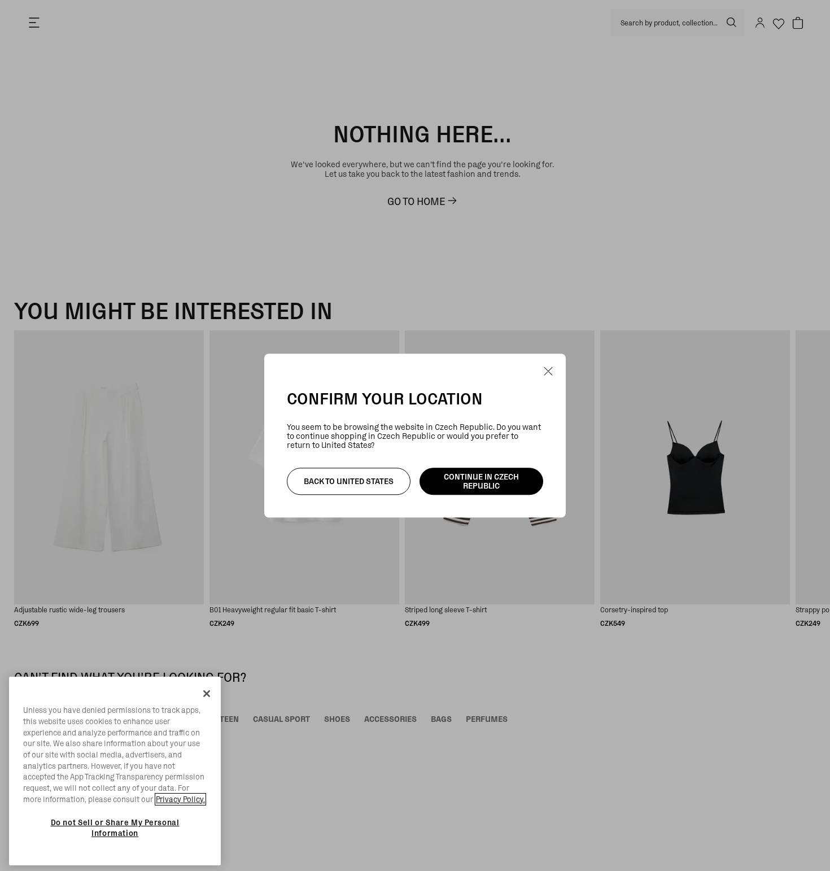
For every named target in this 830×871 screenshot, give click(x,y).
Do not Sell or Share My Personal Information (115, 827)
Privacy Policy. (180, 799)
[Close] (206, 693)
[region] (115, 771)
